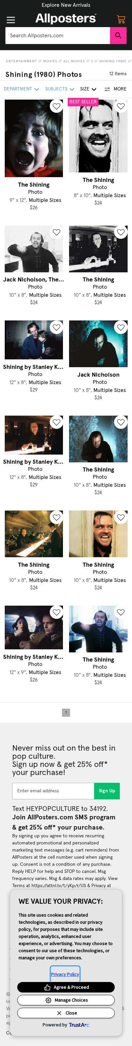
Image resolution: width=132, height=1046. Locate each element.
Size (84, 89)
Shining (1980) (113, 61)
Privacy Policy (65, 974)
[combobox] (57, 35)
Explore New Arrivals (66, 5)
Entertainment (21, 61)
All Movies (74, 61)
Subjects (56, 89)
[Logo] (66, 19)
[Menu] (10, 20)
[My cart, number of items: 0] (121, 19)
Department (18, 89)
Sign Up (107, 791)
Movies (50, 61)
